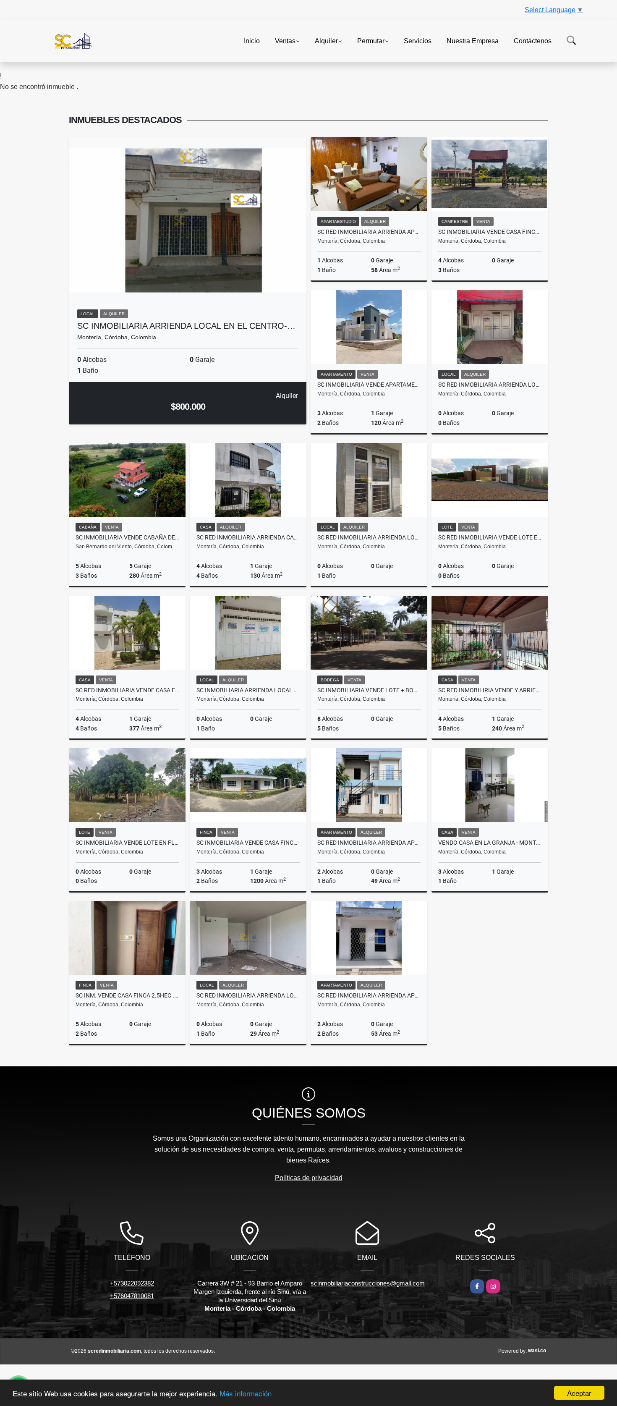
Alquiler (326, 40)
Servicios (417, 40)
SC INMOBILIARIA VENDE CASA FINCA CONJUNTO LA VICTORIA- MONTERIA (489, 231)
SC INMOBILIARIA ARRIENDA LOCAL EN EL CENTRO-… (186, 325)
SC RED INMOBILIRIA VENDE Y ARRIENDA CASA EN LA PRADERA (489, 690)
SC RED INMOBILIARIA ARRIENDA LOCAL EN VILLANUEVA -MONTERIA (489, 384)
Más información (246, 1393)
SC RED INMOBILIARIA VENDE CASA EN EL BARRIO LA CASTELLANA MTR (127, 690)
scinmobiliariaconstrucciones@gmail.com (368, 1283)
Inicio (252, 40)
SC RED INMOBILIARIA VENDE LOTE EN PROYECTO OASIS (489, 537)
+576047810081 (132, 1295)
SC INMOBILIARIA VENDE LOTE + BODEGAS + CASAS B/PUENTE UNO (369, 690)
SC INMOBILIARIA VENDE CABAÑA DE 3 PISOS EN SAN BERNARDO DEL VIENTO (127, 537)
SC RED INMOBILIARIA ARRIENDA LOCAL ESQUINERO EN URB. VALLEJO (248, 995)
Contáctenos (533, 40)
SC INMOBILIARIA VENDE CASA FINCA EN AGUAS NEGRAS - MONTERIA (248, 842)
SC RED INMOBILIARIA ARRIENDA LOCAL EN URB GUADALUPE (369, 537)
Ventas (285, 40)
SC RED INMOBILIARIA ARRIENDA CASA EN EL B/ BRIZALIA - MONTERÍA (248, 537)
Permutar (370, 40)
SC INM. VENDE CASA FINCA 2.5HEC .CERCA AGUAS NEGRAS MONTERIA (127, 995)
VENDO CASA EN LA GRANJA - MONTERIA (489, 842)
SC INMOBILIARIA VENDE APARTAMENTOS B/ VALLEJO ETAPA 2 (369, 384)
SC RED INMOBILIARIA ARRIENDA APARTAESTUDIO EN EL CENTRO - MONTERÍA (369, 231)
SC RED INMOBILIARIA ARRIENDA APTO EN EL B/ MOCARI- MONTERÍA (369, 995)
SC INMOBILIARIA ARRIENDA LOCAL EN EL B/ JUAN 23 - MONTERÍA (248, 690)
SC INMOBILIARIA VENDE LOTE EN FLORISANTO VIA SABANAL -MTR (127, 842)
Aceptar (579, 1393)
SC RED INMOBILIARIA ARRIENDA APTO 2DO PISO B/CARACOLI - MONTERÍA (369, 842)
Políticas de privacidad (308, 1177)
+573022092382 (132, 1283)
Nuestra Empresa (473, 40)
